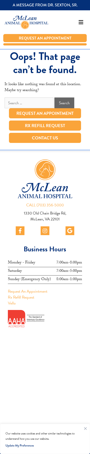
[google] (70, 230)
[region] (45, 439)
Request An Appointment (40, 38)
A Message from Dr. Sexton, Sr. (40, 5)
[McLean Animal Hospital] (22, 22)
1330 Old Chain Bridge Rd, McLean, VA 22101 (45, 216)
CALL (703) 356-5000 (45, 205)
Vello (12, 303)
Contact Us (45, 138)
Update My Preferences (19, 445)
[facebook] (20, 230)
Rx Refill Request (45, 125)
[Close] (85, 427)
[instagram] (45, 230)
